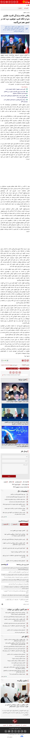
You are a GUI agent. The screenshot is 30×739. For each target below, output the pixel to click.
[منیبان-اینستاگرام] (14, 2)
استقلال (11, 482)
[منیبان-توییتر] (12, 2)
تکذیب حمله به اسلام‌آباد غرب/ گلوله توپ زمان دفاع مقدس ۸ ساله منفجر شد (14, 513)
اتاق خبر (24, 637)
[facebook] (10, 372)
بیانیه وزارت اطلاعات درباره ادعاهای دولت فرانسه (15, 499)
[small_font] (2, 360)
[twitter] (16, 372)
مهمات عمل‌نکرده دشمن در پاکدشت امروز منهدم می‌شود (15, 509)
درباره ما (19, 728)
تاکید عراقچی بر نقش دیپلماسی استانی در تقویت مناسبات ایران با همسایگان (14, 543)
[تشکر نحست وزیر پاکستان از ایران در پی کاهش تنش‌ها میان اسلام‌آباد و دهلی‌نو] (15, 412)
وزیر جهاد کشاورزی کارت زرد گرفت (18, 494)
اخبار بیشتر (3, 516)
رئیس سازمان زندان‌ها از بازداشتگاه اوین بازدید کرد (13, 539)
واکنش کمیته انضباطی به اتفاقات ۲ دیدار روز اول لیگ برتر (14, 626)
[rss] (4, 2)
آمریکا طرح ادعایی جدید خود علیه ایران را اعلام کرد (14, 548)
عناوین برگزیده (22, 681)
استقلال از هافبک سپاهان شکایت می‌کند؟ (16, 660)
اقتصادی (17, 725)
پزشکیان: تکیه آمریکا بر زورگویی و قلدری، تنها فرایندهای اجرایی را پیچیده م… (15, 535)
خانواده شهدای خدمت (11, 368)
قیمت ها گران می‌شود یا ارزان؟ (18, 552)
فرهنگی (11, 725)
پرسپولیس (17, 482)
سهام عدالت (25, 484)
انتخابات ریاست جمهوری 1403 (20, 487)
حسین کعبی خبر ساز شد (20, 632)
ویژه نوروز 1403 (15, 484)
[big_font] (7, 360)
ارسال (9, 476)
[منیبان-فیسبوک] (9, 2)
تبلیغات (15, 728)
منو (27, 5)
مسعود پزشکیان (23, 368)
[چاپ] (25, 360)
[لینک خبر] (28, 360)
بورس (5, 482)
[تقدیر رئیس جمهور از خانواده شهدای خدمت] (15, 391)
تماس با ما (11, 728)
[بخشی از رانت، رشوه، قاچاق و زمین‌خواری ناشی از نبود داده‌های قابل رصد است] (15, 435)
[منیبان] (26, 2)
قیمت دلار (25, 482)
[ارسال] (23, 360)
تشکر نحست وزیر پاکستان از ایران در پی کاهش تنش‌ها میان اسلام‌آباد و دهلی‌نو (16, 423)
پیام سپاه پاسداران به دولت (19, 665)
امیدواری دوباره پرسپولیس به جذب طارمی (15, 560)
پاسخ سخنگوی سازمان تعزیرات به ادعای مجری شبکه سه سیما (14, 505)
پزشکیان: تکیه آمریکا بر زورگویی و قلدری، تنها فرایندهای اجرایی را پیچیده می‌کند (15, 613)
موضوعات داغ (22, 491)
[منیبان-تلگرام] (17, 2)
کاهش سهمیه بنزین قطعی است (17, 530)
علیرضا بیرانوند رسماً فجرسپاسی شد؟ (17, 674)
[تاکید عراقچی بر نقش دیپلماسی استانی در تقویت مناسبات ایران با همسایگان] (15, 693)
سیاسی (25, 725)
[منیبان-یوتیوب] (7, 2)
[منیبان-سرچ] (25, 731)
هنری (4, 725)
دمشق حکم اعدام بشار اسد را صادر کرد (17, 501)
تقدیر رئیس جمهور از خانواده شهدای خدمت (15, 89)
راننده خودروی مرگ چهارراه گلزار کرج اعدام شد (15, 497)
